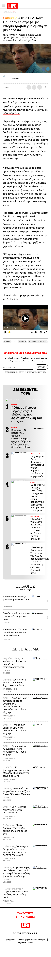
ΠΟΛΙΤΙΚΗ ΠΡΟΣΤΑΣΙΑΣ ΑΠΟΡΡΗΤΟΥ (32, 372)
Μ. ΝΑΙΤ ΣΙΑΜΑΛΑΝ (37, 341)
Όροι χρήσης (10, 940)
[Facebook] (43, 69)
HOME (5, 11)
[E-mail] (39, 87)
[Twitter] (48, 69)
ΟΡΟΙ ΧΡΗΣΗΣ (10, 372)
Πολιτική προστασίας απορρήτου (32, 940)
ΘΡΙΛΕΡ (22, 341)
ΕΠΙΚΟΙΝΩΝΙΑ (25, 916)
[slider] (17, 332)
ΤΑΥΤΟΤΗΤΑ (25, 913)
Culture (13, 11)
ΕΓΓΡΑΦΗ (41, 367)
